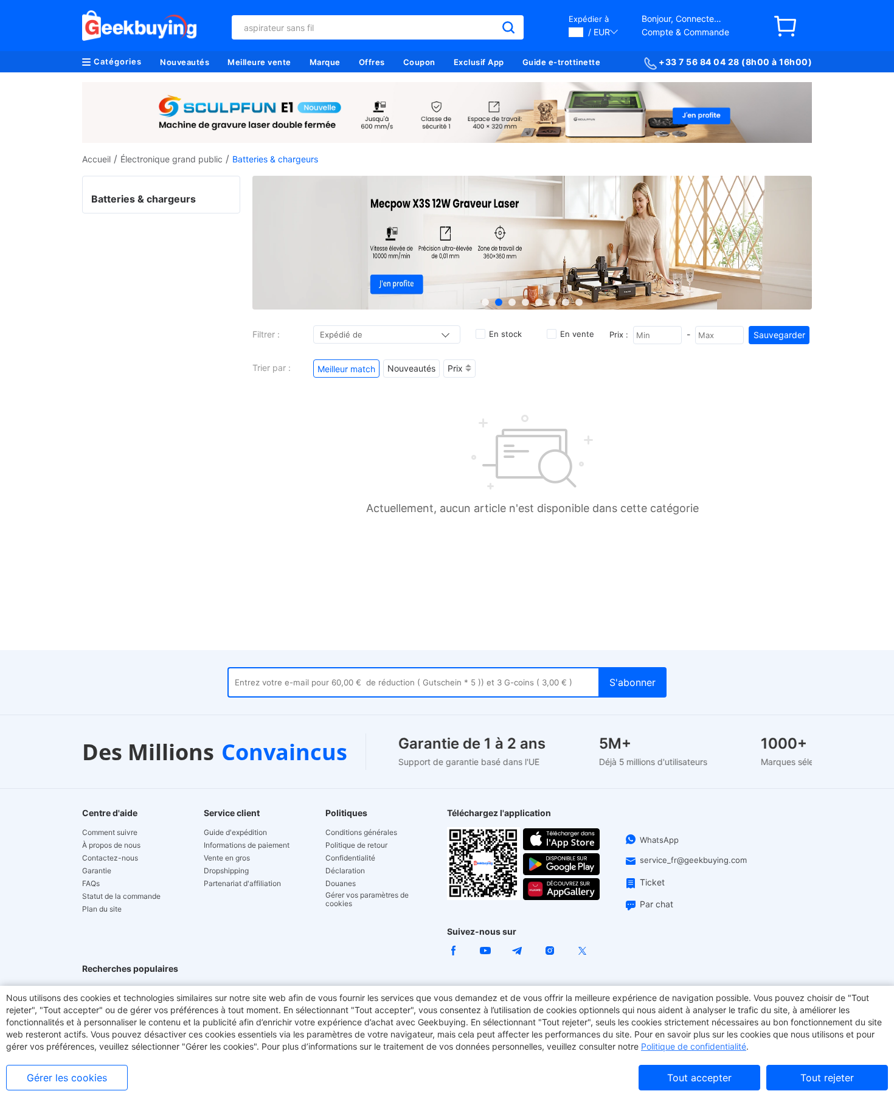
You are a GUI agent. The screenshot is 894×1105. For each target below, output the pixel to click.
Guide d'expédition (235, 832)
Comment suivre (109, 832)
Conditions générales (361, 832)
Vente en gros (227, 858)
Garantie (96, 871)
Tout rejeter (827, 1078)
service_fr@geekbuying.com (693, 860)
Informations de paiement (246, 845)
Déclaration (345, 871)
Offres (372, 62)
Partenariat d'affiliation (242, 883)
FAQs (91, 883)
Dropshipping (226, 871)
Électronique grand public (171, 159)
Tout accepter (699, 1078)
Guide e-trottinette (561, 62)
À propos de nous (111, 845)
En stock (505, 334)
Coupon (419, 62)
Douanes (340, 883)
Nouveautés (184, 62)
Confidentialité (350, 858)
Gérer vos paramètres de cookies (367, 899)
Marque (325, 62)
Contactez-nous (110, 858)
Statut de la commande (121, 896)
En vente (577, 334)
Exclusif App (479, 62)
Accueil (96, 159)
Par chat (656, 904)
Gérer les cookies (67, 1078)
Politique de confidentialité (693, 1046)
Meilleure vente (259, 62)
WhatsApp (659, 840)
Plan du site (102, 909)
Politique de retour (356, 845)
